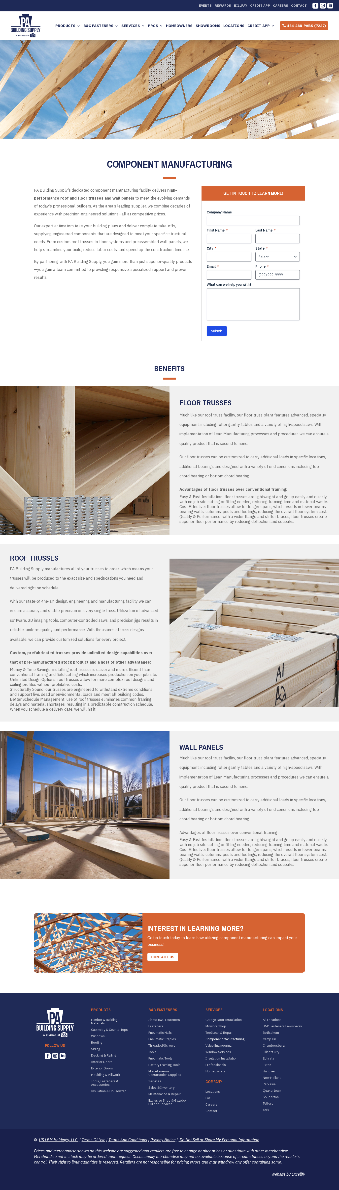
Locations (233, 25)
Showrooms (208, 25)
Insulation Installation (221, 1058)
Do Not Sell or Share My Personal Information (219, 1139)
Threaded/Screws (161, 1045)
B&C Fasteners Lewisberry (282, 1026)
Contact (299, 5)
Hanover (269, 1071)
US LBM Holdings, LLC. (58, 1139)
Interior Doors (101, 1062)
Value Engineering (218, 1045)
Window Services (218, 1052)
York (266, 1110)
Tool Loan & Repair (219, 1033)
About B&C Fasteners (164, 1020)
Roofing (96, 1042)
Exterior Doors (102, 1068)
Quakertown (272, 1090)
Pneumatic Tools (160, 1058)
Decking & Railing (103, 1055)
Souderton (271, 1097)
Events (205, 5)
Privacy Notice (162, 1139)
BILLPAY (240, 5)
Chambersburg (274, 1045)
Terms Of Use (93, 1139)
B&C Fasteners (98, 25)
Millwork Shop (215, 1026)
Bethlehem (271, 1033)
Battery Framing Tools (164, 1065)
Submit (217, 331)
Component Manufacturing (224, 1039)
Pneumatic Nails (160, 1033)
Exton (267, 1065)
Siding (95, 1049)
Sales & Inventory (161, 1087)
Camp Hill (269, 1039)
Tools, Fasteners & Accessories (104, 1083)
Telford (268, 1103)
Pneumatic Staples (162, 1039)
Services (130, 25)
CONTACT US (162, 957)
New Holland (272, 1078)
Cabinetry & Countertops (109, 1030)
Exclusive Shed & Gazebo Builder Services (167, 1102)
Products (65, 25)
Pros (153, 25)
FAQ (208, 1098)
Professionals (215, 1065)
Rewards (223, 5)
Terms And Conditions (127, 1139)
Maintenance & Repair (164, 1094)
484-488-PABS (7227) (306, 25)
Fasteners (155, 1026)
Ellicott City (271, 1052)
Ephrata (268, 1058)
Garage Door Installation (223, 1020)
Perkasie (269, 1084)
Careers (280, 5)
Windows (98, 1036)
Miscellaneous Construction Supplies (164, 1073)
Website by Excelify (288, 1174)
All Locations (272, 1020)
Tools (152, 1052)
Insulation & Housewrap (109, 1091)
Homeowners (179, 25)
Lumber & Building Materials (104, 1021)
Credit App (260, 5)
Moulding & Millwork (105, 1075)
